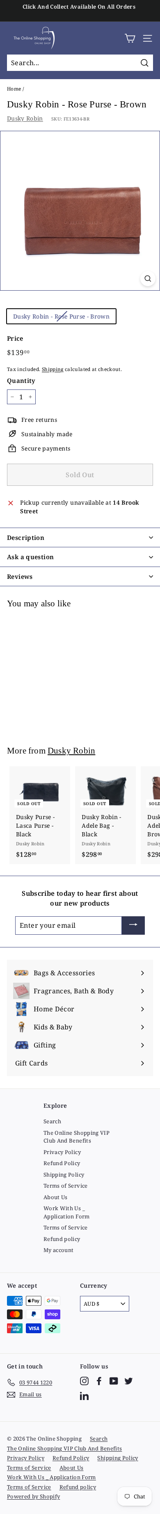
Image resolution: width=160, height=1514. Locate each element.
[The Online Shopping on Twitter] (128, 1381)
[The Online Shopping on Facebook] (99, 1381)
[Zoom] (147, 278)
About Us (55, 1197)
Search (52, 1121)
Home (14, 88)
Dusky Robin (25, 118)
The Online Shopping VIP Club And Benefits (76, 1137)
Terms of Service (65, 1185)
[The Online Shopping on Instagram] (84, 1381)
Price (15, 338)
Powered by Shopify (33, 1496)
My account (58, 1250)
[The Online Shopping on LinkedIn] (84, 1395)
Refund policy (61, 1239)
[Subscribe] (133, 925)
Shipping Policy (63, 1174)
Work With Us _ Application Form (66, 1212)
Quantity (21, 380)
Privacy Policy (62, 1152)
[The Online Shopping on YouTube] (114, 1381)
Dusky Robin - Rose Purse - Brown (61, 316)
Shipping (53, 369)
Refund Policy (61, 1163)
